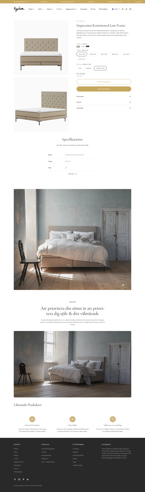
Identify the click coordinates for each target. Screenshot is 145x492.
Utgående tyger (77, 465)
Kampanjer (83, 9)
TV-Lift (58, 9)
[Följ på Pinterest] (23, 479)
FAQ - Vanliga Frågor (47, 462)
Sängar (49, 9)
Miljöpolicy (44, 458)
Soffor (40, 9)
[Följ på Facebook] (15, 479)
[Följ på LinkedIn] (28, 479)
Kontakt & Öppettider (48, 449)
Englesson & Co (70, 9)
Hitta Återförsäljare (104, 89)
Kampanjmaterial (78, 455)
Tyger (74, 462)
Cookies (43, 452)
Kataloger (76, 449)
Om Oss (93, 9)
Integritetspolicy (46, 455)
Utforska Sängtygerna (104, 82)
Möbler (30, 9)
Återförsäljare (103, 9)
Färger (75, 458)
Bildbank (75, 452)
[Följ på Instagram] (19, 479)
